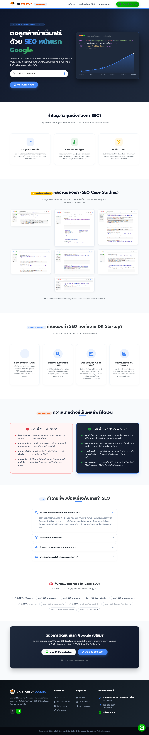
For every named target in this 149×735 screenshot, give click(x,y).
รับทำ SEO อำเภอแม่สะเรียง (97, 598)
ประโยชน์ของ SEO (87, 4)
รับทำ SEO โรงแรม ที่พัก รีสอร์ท (118, 604)
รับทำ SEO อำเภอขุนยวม (48, 598)
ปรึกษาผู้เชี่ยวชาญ (129, 4)
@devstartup (109, 712)
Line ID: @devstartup (60, 651)
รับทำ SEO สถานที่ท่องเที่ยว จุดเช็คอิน (84, 604)
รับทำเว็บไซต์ (61, 706)
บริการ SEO (61, 697)
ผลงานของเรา (105, 4)
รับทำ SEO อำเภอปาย (71, 598)
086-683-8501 (109, 705)
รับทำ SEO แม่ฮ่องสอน (23, 598)
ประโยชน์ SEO (84, 701)
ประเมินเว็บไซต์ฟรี (25, 84)
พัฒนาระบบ (61, 710)
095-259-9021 (109, 707)
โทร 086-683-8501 (94, 651)
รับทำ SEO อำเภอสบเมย (27, 604)
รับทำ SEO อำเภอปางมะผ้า (53, 604)
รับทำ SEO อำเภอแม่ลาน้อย (124, 598)
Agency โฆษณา (63, 701)
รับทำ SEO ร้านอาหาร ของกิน (62, 609)
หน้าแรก (71, 4)
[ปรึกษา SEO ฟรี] (142, 728)
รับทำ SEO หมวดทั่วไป (89, 609)
